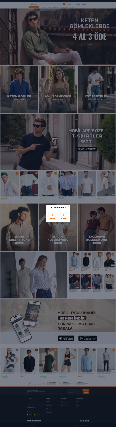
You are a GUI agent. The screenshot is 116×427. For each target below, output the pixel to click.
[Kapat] (68, 206)
